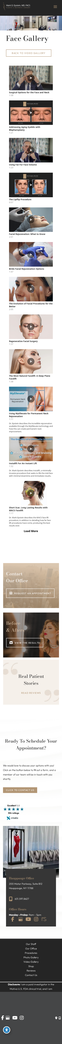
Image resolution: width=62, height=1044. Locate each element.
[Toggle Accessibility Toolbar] (6, 1030)
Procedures (31, 952)
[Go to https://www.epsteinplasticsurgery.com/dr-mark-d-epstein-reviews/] (31, 684)
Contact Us (31, 975)
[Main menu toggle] (55, 6)
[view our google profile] (20, 919)
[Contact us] (56, 1017)
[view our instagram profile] (36, 919)
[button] (28, 53)
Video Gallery (31, 961)
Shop (31, 966)
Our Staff (31, 944)
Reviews (31, 970)
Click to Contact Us (20, 790)
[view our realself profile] (44, 919)
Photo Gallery (31, 957)
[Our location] (59, 1017)
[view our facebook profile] (12, 919)
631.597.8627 (22, 898)
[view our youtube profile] (28, 919)
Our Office (31, 948)
